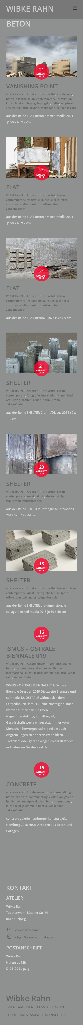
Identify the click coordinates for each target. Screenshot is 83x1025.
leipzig (31, 103)
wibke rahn (48, 108)
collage (71, 588)
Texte (12, 1015)
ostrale (48, 673)
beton (10, 99)
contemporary (45, 99)
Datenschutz (54, 1015)
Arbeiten (32, 94)
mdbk (55, 103)
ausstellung (64, 94)
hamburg (46, 801)
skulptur (22, 108)
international (15, 673)
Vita (11, 1007)
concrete (21, 797)
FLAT (12, 187)
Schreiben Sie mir (26, 930)
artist (51, 94)
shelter (10, 108)
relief (63, 200)
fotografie (33, 200)
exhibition (55, 668)
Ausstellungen (36, 664)
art (45, 94)
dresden (41, 668)
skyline (34, 108)
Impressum (29, 1015)
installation (64, 99)
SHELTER (18, 383)
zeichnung (29, 597)
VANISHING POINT (32, 86)
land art (20, 103)
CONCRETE (21, 784)
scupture (67, 103)
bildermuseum (25, 99)
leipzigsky (43, 103)
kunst (10, 103)
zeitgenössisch (66, 108)
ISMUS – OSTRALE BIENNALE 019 (30, 652)
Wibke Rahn (14, 94)
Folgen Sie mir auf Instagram (35, 937)
